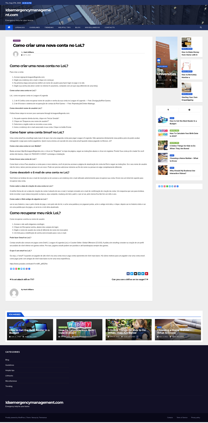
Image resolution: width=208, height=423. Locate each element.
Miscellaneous (92, 27)
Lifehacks (20, 27)
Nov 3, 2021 (163, 80)
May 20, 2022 (65, 337)
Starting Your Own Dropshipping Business (189, 100)
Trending (49, 27)
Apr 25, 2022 (114, 337)
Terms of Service (182, 417)
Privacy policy (195, 417)
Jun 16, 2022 (16, 337)
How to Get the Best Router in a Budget (29, 331)
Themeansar (43, 417)
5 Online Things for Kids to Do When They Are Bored (127, 331)
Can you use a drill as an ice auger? (129, 279)
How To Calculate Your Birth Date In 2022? (76, 331)
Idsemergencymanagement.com (34, 402)
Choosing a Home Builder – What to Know (174, 331)
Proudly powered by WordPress (15, 417)
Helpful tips (64, 27)
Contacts (110, 27)
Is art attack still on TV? (23, 279)
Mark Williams (29, 52)
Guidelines (34, 27)
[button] (201, 27)
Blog (77, 27)
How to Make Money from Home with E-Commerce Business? (191, 55)
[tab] (168, 110)
